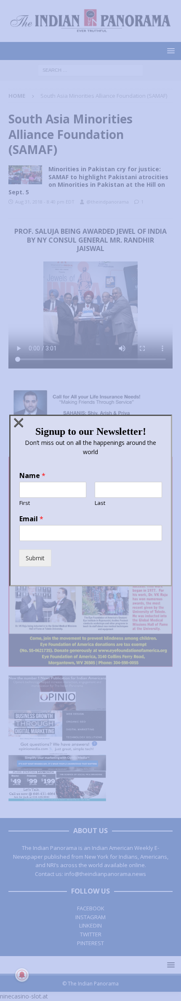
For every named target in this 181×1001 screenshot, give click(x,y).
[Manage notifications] (22, 975)
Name (32, 475)
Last (100, 503)
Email (31, 519)
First (24, 503)
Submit (35, 558)
